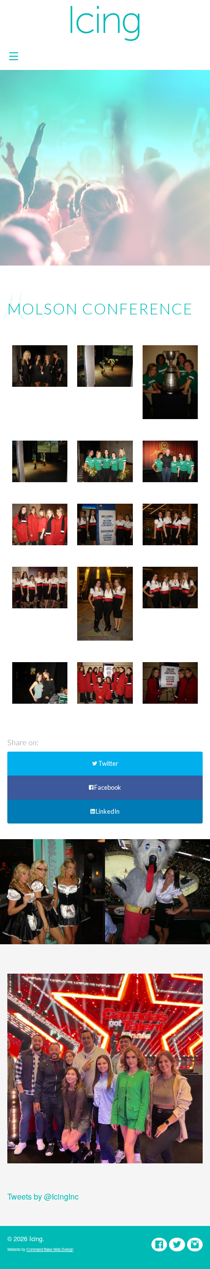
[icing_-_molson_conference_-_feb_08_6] (39, 461)
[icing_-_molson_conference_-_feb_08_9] (39, 366)
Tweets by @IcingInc (43, 1196)
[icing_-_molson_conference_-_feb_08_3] (104, 461)
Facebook (107, 787)
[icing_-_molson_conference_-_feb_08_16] (170, 587)
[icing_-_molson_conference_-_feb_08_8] (170, 382)
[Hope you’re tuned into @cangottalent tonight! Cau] (105, 1071)
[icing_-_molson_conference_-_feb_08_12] (170, 683)
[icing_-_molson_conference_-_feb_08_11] (104, 683)
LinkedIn (107, 811)
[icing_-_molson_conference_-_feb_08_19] (170, 524)
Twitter (107, 763)
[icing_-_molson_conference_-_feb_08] (39, 683)
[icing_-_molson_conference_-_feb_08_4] (170, 461)
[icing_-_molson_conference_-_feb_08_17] (104, 524)
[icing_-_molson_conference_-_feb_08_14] (39, 587)
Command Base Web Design (49, 1249)
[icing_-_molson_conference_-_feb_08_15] (104, 604)
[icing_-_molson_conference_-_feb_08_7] (104, 366)
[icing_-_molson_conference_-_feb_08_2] (39, 524)
